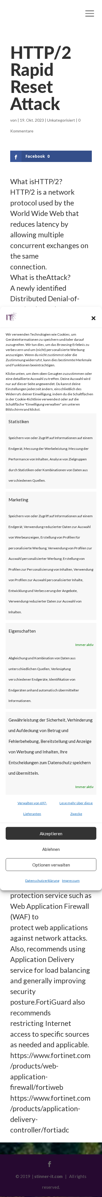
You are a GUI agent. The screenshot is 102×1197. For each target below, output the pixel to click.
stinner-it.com (48, 1176)
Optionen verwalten (51, 864)
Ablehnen (51, 848)
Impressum (71, 880)
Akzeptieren (51, 833)
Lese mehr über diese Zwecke (76, 808)
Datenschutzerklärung (42, 880)
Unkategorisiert (61, 120)
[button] (93, 318)
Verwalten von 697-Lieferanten (32, 808)
